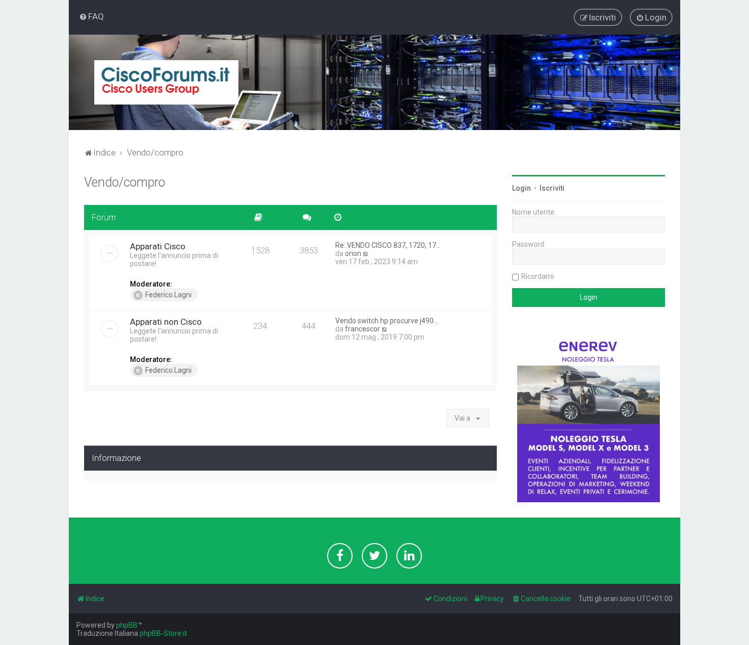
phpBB (127, 625)
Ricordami (537, 276)
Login (521, 188)
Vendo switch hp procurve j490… (386, 321)
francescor (362, 329)
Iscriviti (552, 188)
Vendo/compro (124, 182)
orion (353, 253)
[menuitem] (91, 16)
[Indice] (166, 82)
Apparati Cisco (157, 246)
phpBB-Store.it (163, 633)
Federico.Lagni (168, 295)
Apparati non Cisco (166, 322)
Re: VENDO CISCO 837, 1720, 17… (388, 245)
